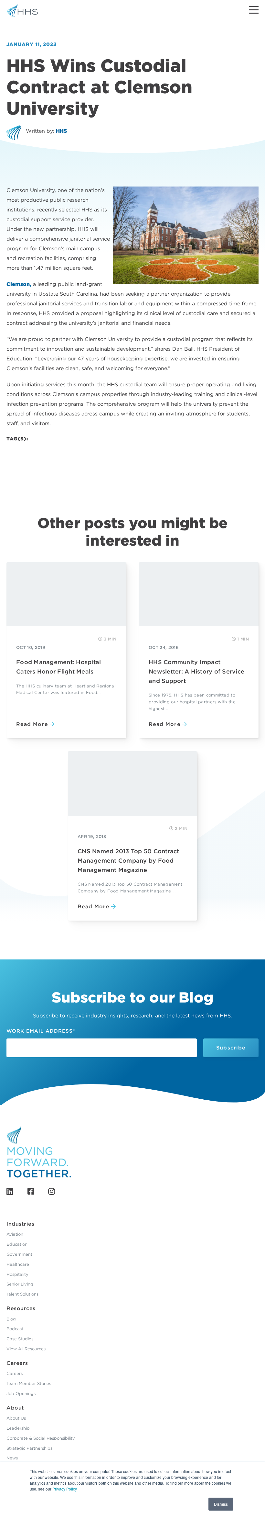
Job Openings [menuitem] (21, 1393)
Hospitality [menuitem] (17, 1274)
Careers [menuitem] (17, 1363)
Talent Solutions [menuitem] (22, 1294)
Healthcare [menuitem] (17, 1264)
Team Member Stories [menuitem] (28, 1383)
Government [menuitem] (19, 1254)
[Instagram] (51, 1191)
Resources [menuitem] (21, 1308)
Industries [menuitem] (20, 1224)
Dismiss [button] (221, 1504)
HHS (61, 131)
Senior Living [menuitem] (19, 1284)
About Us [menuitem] (16, 1418)
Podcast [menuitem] (14, 1328)
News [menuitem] (12, 1458)
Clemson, (18, 284)
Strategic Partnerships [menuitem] (29, 1448)
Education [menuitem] (16, 1244)
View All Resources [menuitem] (26, 1348)
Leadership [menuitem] (18, 1428)
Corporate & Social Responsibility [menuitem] (40, 1438)
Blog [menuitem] (11, 1319)
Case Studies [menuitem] (19, 1338)
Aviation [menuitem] (14, 1234)
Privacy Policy (64, 1488)
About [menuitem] (15, 1408)
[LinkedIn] (9, 1191)
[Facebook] (30, 1191)
